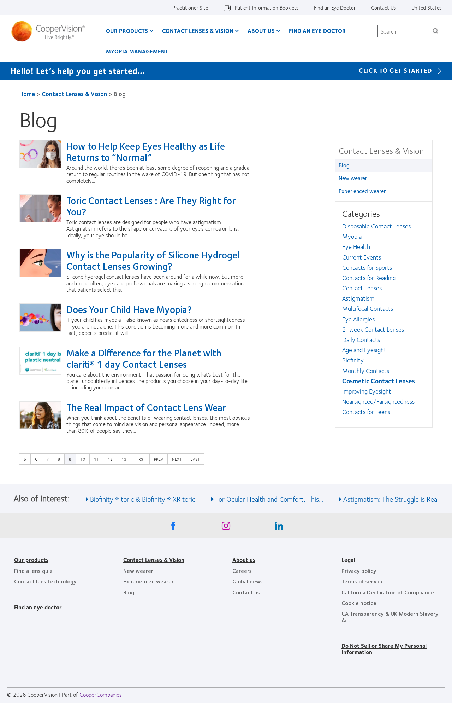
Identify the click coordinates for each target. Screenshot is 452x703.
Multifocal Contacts (367, 308)
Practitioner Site (190, 7)
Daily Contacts (361, 339)
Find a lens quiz (33, 570)
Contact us (246, 592)
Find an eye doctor (38, 607)
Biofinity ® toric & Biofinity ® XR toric (142, 498)
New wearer (353, 177)
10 (84, 458)
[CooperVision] (51, 31)
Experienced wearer (362, 190)
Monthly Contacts (365, 371)
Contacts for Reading (369, 278)
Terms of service (362, 581)
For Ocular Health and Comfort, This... (269, 498)
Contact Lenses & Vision (197, 30)
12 (112, 458)
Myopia (352, 236)
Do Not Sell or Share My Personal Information (384, 648)
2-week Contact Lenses (373, 329)
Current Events (361, 257)
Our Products (127, 30)
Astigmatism (358, 298)
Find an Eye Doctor (335, 7)
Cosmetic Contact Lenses (378, 381)
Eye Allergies (358, 319)
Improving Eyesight (366, 391)
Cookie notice (358, 602)
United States (426, 7)
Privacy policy (358, 570)
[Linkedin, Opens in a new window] (279, 527)
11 (98, 458)
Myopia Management (137, 51)
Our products (31, 559)
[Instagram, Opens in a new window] (226, 527)
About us (243, 559)
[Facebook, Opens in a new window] (173, 527)
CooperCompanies (100, 694)
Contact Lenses (362, 288)
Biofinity (353, 360)
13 (125, 458)
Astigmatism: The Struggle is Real (391, 498)
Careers (242, 570)
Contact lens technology (45, 581)
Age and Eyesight (364, 350)
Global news (247, 581)
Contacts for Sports (367, 267)
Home (27, 93)
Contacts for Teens (366, 412)
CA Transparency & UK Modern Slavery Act (390, 616)
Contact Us (383, 7)
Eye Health (356, 246)
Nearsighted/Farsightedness (378, 401)
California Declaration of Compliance (387, 592)
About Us (261, 30)
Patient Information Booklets (266, 7)
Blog (344, 165)
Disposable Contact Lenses (376, 226)
